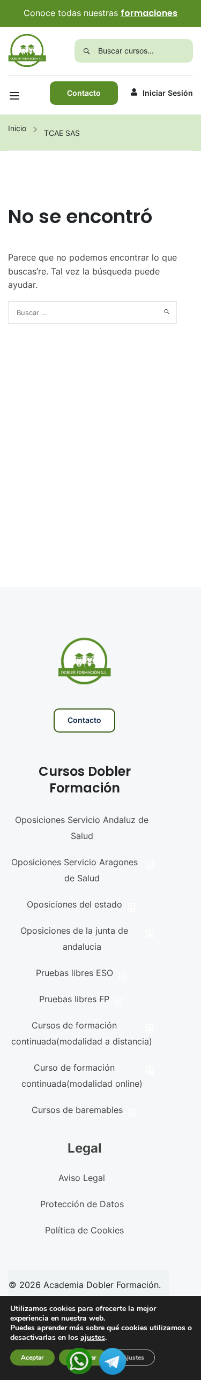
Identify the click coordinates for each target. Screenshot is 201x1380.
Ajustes (133, 1357)
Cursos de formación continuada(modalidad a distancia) (81, 1033)
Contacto (84, 92)
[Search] (86, 51)
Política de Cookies (84, 1230)
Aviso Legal (81, 1177)
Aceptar (32, 1357)
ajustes (92, 1338)
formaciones (149, 13)
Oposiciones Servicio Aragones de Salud (74, 870)
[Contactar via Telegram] (112, 1360)
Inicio (17, 128)
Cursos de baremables (77, 1109)
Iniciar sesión (168, 92)
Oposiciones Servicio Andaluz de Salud (81, 827)
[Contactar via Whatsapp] (79, 1360)
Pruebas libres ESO (74, 972)
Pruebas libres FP (74, 999)
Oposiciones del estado (74, 904)
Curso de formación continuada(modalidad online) (82, 1075)
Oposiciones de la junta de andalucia (74, 938)
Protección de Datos (82, 1204)
